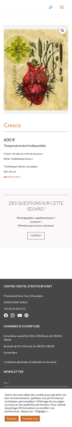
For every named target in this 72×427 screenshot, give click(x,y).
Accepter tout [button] (30, 418)
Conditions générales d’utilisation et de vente (30, 361)
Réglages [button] (11, 418)
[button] (62, 30)
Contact (36, 235)
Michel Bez (14, 176)
